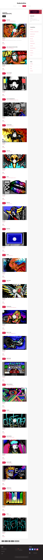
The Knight (8, 177)
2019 (9, 541)
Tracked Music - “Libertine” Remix (34, 31)
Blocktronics (11, 125)
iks (7, 411)
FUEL (17, 99)
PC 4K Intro (31, 50)
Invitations (31, 63)
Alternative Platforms (32, 48)
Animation (31, 29)
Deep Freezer (12, 177)
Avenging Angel (11, 307)
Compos (12, 541)
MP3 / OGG (31, 38)
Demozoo (3, 43)
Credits (2, 553)
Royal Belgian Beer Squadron (12, 99)
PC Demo (31, 55)
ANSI (4, 16)
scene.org (3, 40)
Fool (9, 229)
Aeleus (8, 281)
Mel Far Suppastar (12, 437)
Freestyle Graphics (32, 43)
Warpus (8, 437)
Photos (31, 68)
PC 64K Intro (31, 52)
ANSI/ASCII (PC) (17, 541)
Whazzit (8, 255)
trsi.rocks (3, 39)
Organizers (31, 70)
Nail (7, 125)
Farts (7, 229)
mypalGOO (8, 385)
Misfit (8, 151)
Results (31, 66)
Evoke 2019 (4, 12)
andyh (8, 463)
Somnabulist (12, 333)
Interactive (31, 45)
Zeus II (8, 359)
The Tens (6, 541)
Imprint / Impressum (3, 548)
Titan (11, 411)
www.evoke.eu (35, 552)
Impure (9, 411)
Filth (9, 125)
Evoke (3, 541)
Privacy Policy (3, 551)
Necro (8, 99)
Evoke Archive (21, 3)
